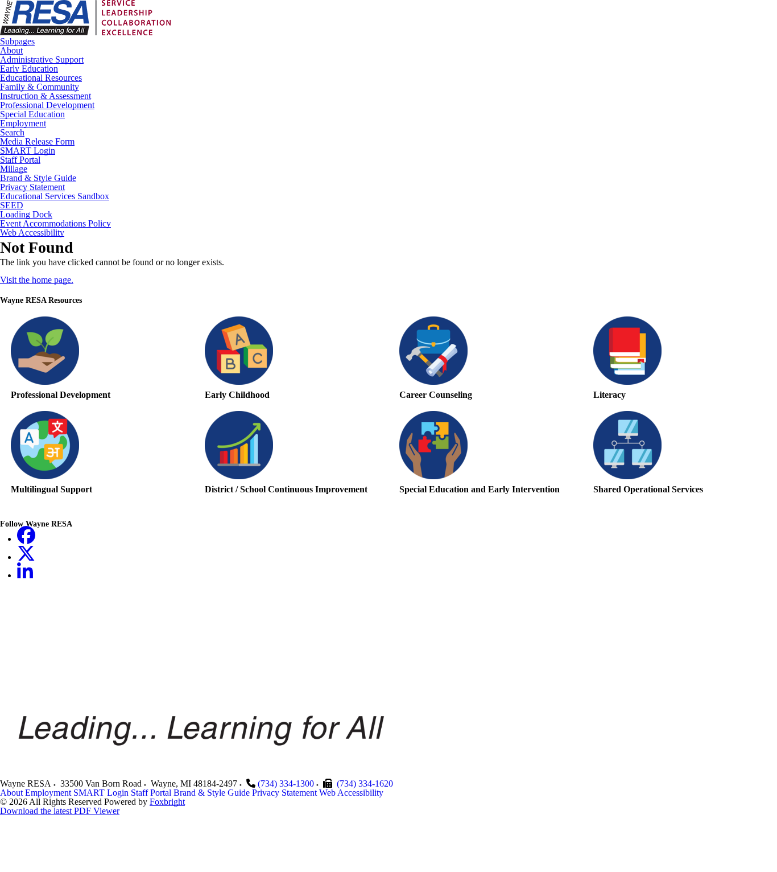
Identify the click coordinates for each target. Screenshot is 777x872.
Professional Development (47, 105)
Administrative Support (42, 59)
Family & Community (39, 87)
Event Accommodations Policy (55, 223)
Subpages (17, 41)
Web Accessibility (32, 232)
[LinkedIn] (25, 575)
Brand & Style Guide (38, 178)
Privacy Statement (32, 187)
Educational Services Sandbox (54, 196)
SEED (11, 205)
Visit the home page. (36, 280)
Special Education (32, 114)
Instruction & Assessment (45, 96)
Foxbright (167, 802)
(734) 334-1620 (365, 783)
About (11, 50)
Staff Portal (20, 159)
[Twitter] (26, 557)
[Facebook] (26, 539)
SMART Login (27, 150)
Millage (13, 169)
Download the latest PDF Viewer (59, 811)
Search (12, 132)
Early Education (29, 68)
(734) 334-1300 (286, 783)
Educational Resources (41, 78)
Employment (23, 123)
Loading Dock (26, 214)
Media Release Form (37, 141)
